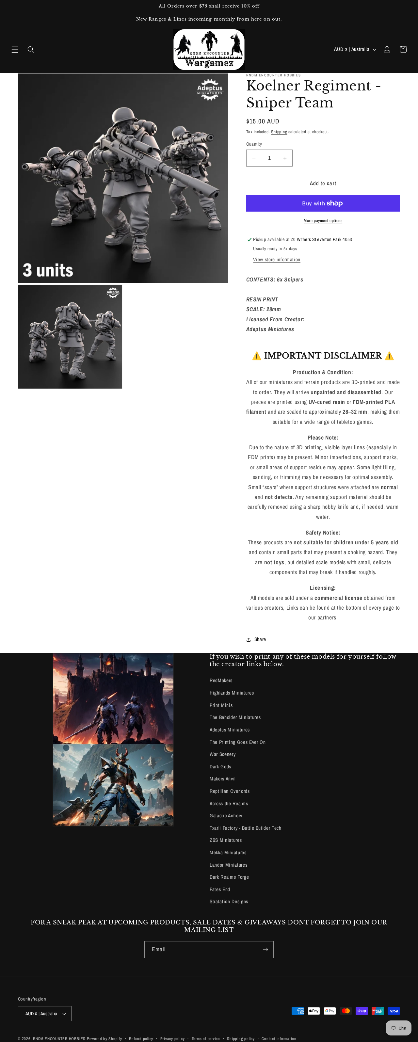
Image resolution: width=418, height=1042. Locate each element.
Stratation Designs (229, 901)
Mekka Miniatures (228, 852)
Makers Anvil (223, 778)
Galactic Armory (226, 815)
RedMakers (221, 680)
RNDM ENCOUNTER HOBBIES (59, 1038)
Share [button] (260, 639)
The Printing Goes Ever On (238, 742)
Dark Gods (220, 766)
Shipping (279, 132)
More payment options (323, 220)
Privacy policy (172, 1038)
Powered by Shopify (104, 1038)
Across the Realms (229, 803)
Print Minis (221, 705)
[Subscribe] (265, 949)
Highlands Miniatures (232, 692)
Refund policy (141, 1038)
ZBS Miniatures (226, 840)
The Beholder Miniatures (235, 717)
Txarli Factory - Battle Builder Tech (245, 828)
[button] (15, 49)
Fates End (220, 889)
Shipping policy (241, 1038)
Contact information (279, 1038)
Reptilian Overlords (230, 791)
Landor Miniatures (228, 864)
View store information (276, 259)
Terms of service (206, 1038)
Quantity (254, 144)
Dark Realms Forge (229, 877)
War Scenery (222, 754)
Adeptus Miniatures (230, 729)
